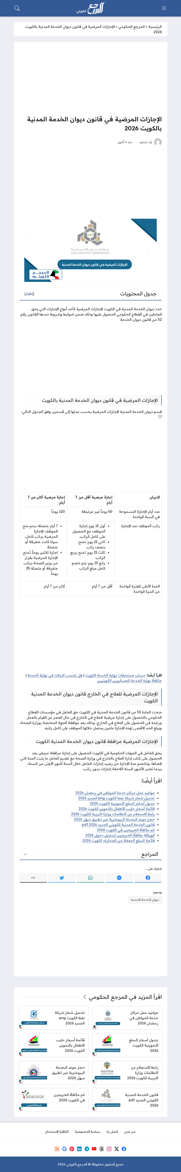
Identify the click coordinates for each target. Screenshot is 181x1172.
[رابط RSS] (57, 1149)
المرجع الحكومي (131, 26)
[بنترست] (72, 1149)
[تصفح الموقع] (164, 8)
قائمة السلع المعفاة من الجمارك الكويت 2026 (118, 840)
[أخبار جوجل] (64, 1149)
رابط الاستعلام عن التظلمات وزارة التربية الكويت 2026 (113, 814)
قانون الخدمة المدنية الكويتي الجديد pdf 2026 (118, 824)
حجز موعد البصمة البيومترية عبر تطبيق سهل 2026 (114, 819)
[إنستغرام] (109, 1149)
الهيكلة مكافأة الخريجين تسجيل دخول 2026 (120, 835)
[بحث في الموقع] (17, 8)
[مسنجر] (119, 878)
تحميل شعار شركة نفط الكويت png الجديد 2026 (116, 798)
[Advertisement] (90, 78)
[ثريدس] (101, 1149)
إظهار (29, 294)
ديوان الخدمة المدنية (145, 900)
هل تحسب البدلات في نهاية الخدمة (55, 675)
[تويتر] (62, 878)
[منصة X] (116, 1149)
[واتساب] (90, 878)
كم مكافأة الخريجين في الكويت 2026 (126, 830)
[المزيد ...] (33, 878)
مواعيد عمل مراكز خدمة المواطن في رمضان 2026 (115, 792)
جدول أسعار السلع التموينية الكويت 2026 (122, 803)
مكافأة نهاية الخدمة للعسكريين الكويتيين (129, 680)
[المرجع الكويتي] (90, 8)
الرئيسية (155, 26)
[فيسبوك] (148, 878)
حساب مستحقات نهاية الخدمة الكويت (115, 675)
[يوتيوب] (94, 1149)
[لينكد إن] (79, 1149)
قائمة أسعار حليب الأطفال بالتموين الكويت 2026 (117, 808)
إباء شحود (145, 142)
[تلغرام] (87, 1149)
